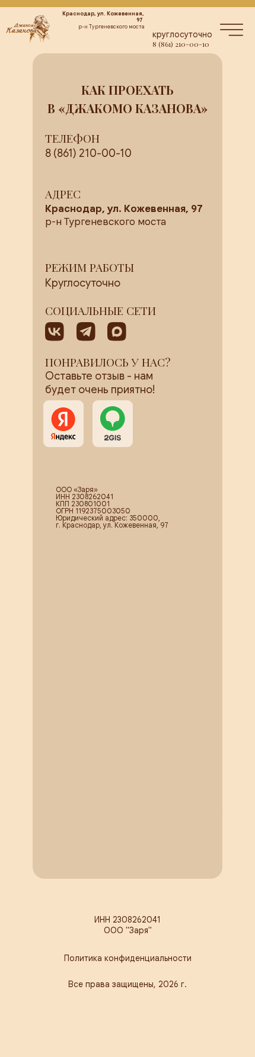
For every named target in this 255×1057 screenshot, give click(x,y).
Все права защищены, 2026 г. (127, 984)
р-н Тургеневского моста (124, 215)
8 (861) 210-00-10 (180, 44)
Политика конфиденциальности (128, 958)
